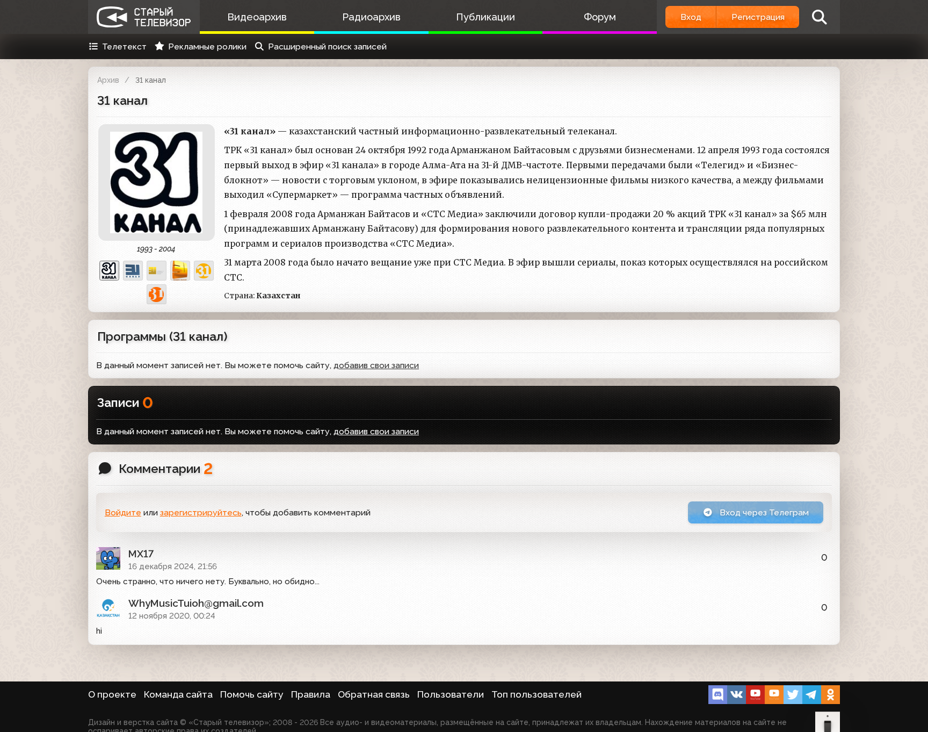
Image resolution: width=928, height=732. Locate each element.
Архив (108, 80)
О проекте (112, 694)
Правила (310, 694)
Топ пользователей (536, 694)
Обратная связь (374, 694)
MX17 (141, 553)
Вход (690, 17)
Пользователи (450, 694)
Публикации (485, 17)
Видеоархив (257, 17)
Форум (600, 17)
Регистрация (758, 17)
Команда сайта (178, 694)
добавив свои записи (376, 431)
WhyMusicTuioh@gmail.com (196, 603)
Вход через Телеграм (763, 512)
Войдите (123, 512)
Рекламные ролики (207, 46)
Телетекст (124, 46)
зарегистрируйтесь (201, 512)
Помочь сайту (252, 694)
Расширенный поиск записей (327, 46)
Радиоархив (371, 17)
